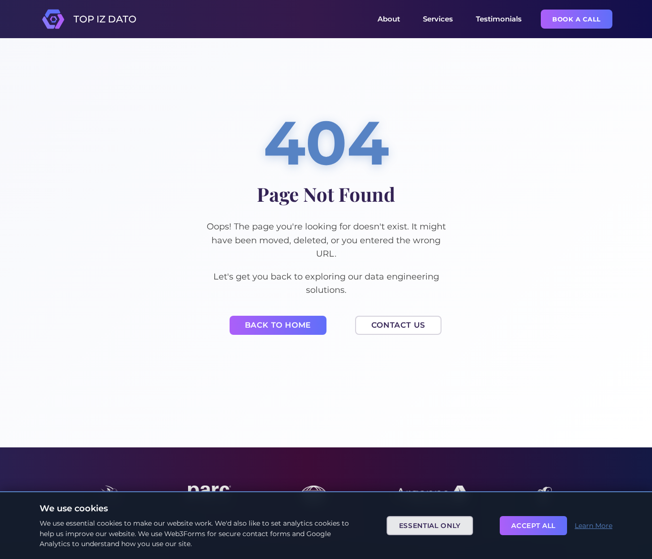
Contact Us (398, 325)
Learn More (593, 525)
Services (438, 18)
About (389, 18)
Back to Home (278, 325)
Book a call (576, 19)
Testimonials (499, 18)
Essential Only (430, 525)
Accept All (533, 525)
